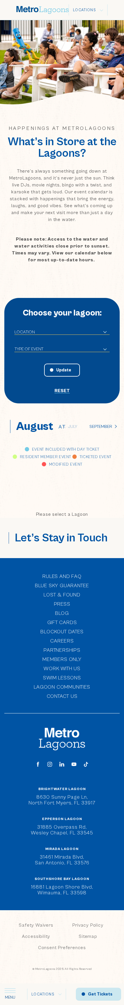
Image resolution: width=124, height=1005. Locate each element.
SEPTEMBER (100, 426)
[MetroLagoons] (62, 738)
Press (62, 604)
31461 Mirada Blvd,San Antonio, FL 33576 (62, 860)
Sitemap (88, 936)
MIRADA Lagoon (62, 849)
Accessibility (36, 936)
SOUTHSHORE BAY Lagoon (62, 879)
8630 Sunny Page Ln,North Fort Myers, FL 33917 (62, 800)
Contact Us (62, 696)
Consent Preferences (62, 947)
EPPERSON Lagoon (62, 819)
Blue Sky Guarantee (62, 586)
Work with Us (62, 668)
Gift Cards (62, 622)
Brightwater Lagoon (62, 789)
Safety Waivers (36, 925)
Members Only (62, 659)
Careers (62, 641)
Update (63, 370)
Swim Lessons (62, 678)
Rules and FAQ (61, 576)
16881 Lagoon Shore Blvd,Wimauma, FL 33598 (62, 890)
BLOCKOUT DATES (61, 632)
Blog (62, 613)
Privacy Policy (87, 925)
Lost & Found (62, 595)
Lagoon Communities (62, 686)
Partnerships (62, 650)
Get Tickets (100, 994)
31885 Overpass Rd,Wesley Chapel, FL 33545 (62, 830)
